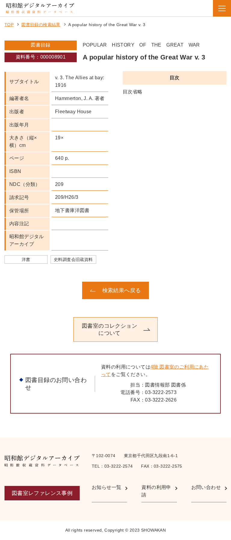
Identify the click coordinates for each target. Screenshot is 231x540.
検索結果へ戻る (121, 290)
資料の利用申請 (156, 491)
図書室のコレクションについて (109, 329)
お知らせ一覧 (106, 487)
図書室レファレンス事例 (42, 493)
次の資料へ (189, 290)
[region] (174, 92)
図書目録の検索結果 (40, 24)
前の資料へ (42, 290)
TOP (9, 24)
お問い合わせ (206, 487)
